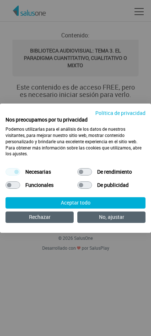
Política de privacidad (120, 112)
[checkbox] (12, 172)
